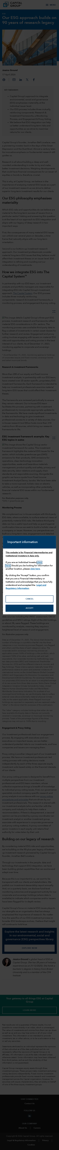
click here (35, 569)
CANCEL (29, 599)
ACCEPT (29, 608)
